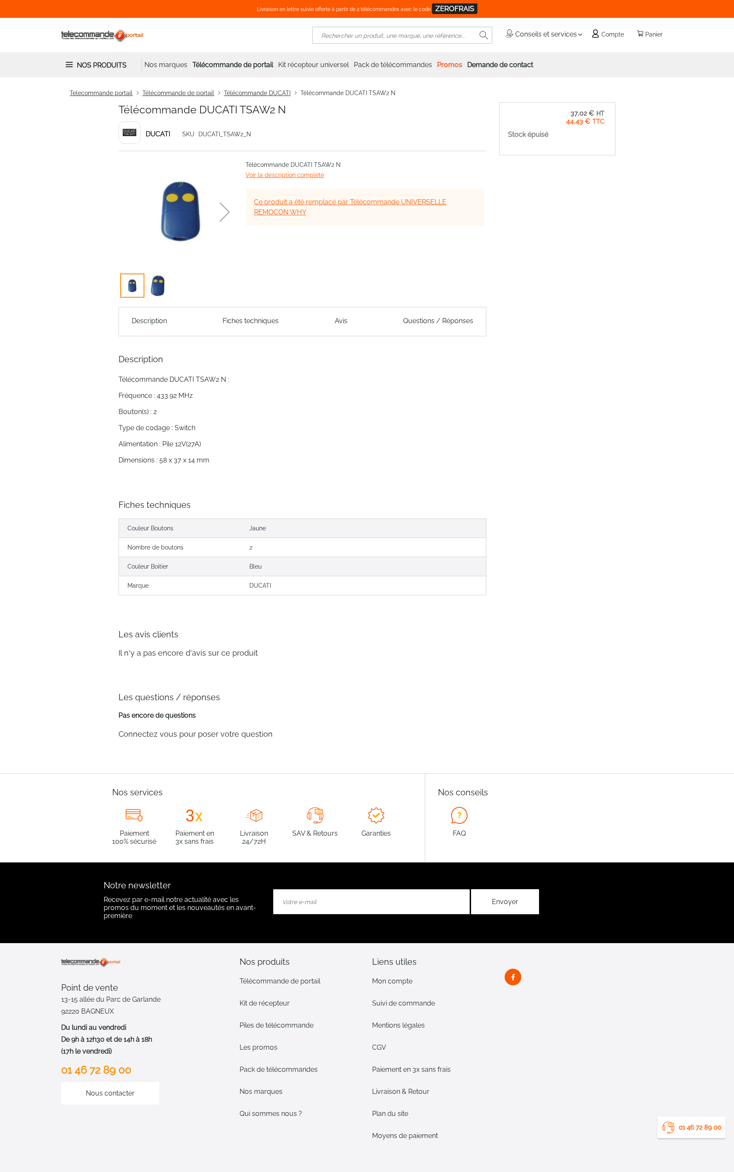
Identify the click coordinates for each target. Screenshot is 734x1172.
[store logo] (102, 35)
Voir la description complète (285, 175)
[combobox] (402, 35)
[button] (225, 212)
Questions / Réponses (438, 321)
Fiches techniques (251, 321)
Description (149, 321)
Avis (341, 321)
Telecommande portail (101, 93)
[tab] (301, 962)
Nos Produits (102, 65)
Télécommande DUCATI (257, 93)
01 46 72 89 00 (700, 1127)
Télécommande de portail (178, 93)
